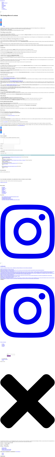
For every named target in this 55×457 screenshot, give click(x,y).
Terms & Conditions (5, 359)
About (3, 4)
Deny (4, 451)
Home (3, 2)
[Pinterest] (27, 22)
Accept (1, 451)
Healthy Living (4, 188)
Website (1, 148)
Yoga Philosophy (4, 192)
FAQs (3, 6)
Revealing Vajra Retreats (11, 115)
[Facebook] (27, 19)
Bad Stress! (3, 187)
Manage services (4, 448)
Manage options (4, 447)
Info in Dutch (4, 5)
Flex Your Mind (5, 121)
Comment (2, 143)
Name (1, 145)
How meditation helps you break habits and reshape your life (10, 196)
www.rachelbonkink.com (21, 125)
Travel (3, 190)
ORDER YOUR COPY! (3, 182)
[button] (27, 401)
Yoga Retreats (4, 193)
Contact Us (3, 8)
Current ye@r (2, 153)
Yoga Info (3, 191)
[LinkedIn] (27, 23)
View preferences (7, 451)
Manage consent (3, 456)
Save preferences (13, 451)
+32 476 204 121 (4, 9)
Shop (2, 7)
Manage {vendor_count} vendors (6, 449)
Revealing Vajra (2, 0)
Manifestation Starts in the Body (6, 198)
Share (4, 26)
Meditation (3, 189)
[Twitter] (27, 21)
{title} (3, 454)
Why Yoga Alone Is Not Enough (6, 197)
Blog (2, 3)
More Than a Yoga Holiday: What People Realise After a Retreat (11, 199)
